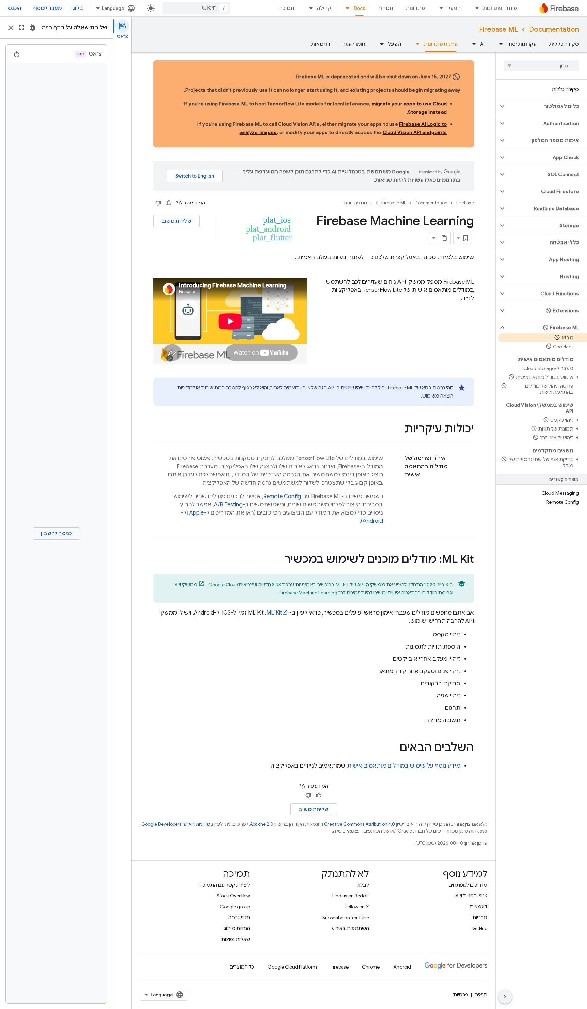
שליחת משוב (176, 221)
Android (373, 521)
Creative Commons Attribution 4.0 (359, 824)
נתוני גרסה (239, 917)
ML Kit (274, 612)
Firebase (465, 203)
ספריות (479, 917)
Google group (235, 907)
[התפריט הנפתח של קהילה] (309, 8)
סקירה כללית (564, 44)
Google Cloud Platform (292, 967)
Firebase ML (498, 29)
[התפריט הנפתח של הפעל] (439, 8)
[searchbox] (541, 65)
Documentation (554, 29)
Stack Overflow (233, 896)
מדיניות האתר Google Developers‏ (175, 824)
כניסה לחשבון (56, 533)
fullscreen (22, 27)
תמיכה (287, 8)
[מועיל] (168, 203)
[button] (546, 106)
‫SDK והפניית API (471, 896)
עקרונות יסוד (522, 44)
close (11, 27)
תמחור (385, 8)
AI (482, 44)
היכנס (14, 8)
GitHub (479, 928)
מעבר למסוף (47, 8)
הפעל (454, 8)
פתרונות (415, 8)
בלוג (78, 8)
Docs (360, 8)
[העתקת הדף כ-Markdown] (444, 238)
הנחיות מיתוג (237, 928)
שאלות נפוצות (235, 939)
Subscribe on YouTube (345, 917)
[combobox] (196, 8)
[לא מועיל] (158, 203)
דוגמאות (321, 44)
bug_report (33, 27)
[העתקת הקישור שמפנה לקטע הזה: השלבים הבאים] (392, 748)
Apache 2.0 (261, 824)
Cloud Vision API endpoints (415, 132)
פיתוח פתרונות (500, 8)
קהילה (324, 8)
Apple (196, 512)
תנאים (481, 994)
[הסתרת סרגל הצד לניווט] (505, 997)
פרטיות (460, 994)
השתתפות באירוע (350, 928)
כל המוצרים (242, 967)
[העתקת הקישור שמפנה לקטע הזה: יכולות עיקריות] (397, 429)
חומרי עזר (354, 44)
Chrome (371, 967)
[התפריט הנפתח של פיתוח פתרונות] (475, 8)
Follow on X (357, 907)
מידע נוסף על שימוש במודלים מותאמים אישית (403, 765)
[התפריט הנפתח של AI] (472, 44)
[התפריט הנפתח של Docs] (345, 8)
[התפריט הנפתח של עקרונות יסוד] (499, 44)
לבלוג (363, 885)
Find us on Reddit (350, 896)
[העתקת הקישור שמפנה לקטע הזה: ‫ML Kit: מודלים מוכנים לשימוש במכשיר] (277, 560)
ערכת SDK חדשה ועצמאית (266, 585)
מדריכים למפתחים (468, 885)
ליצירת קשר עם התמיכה (225, 885)
